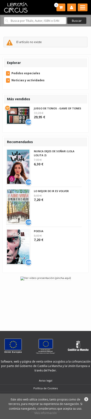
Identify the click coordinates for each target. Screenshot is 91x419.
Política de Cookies (45, 388)
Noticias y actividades (28, 80)
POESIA (38, 231)
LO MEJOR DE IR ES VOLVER (51, 191)
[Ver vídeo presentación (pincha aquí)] (45, 278)
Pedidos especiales (25, 73)
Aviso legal (45, 380)
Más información (46, 413)
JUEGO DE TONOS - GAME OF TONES (57, 108)
